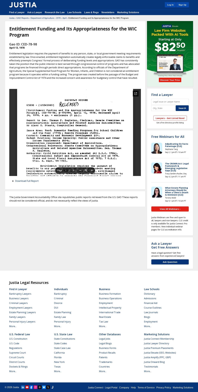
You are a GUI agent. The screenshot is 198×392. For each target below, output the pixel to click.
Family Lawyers (17, 317)
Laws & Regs (91, 12)
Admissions (150, 298)
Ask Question (170, 261)
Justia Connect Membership (159, 338)
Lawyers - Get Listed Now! (170, 118)
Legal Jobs (104, 338)
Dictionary (149, 293)
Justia (11, 18)
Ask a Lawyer (35, 12)
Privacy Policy (163, 387)
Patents (103, 357)
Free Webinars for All (167, 136)
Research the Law (55, 12)
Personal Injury (62, 321)
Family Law (60, 317)
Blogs (147, 317)
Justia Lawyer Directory (156, 343)
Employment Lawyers (20, 307)
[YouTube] (27, 387)
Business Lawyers (19, 298)
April (64, 18)
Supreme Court (17, 352)
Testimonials (151, 366)
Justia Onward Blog (154, 362)
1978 (58, 18)
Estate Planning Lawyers (22, 312)
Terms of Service (146, 387)
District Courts (17, 362)
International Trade (109, 312)
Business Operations (110, 298)
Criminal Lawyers (18, 303)
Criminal (58, 298)
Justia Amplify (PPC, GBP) (157, 357)
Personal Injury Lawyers (22, 321)
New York (59, 362)
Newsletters (107, 12)
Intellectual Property (110, 307)
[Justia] (23, 4)
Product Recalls (107, 352)
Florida (57, 357)
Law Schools (74, 12)
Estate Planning (62, 312)
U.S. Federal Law (19, 334)
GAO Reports (22, 18)
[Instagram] (35, 387)
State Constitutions (64, 338)
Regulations (15, 348)
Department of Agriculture (42, 18)
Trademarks (105, 362)
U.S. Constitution (18, 338)
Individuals (61, 289)
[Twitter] (48, 387)
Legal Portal (111, 387)
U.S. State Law (63, 334)
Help (133, 387)
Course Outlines (152, 307)
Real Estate (105, 317)
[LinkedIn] (23, 387)
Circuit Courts (16, 357)
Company (124, 387)
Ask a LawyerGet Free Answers (165, 245)
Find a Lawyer (16, 12)
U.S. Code (14, 343)
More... (12, 326)
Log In (170, 5)
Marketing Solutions (128, 12)
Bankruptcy (60, 293)
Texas (57, 366)
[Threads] (39, 387)
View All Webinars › (170, 208)
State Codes (60, 343)
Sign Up (182, 5)
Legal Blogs (105, 343)
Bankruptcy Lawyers (20, 293)
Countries (104, 366)
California (59, 352)
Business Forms (107, 348)
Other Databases (110, 334)
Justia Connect (95, 387)
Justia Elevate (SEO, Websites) (160, 352)
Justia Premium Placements (159, 348)
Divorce (58, 303)
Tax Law (103, 321)
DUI (56, 307)
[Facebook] (31, 387)
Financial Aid (150, 303)
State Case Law (62, 348)
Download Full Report (27, 181)
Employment (106, 303)
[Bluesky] (44, 387)
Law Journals (151, 312)
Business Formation (110, 293)
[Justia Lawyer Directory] (52, 387)
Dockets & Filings (18, 366)
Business (104, 289)
